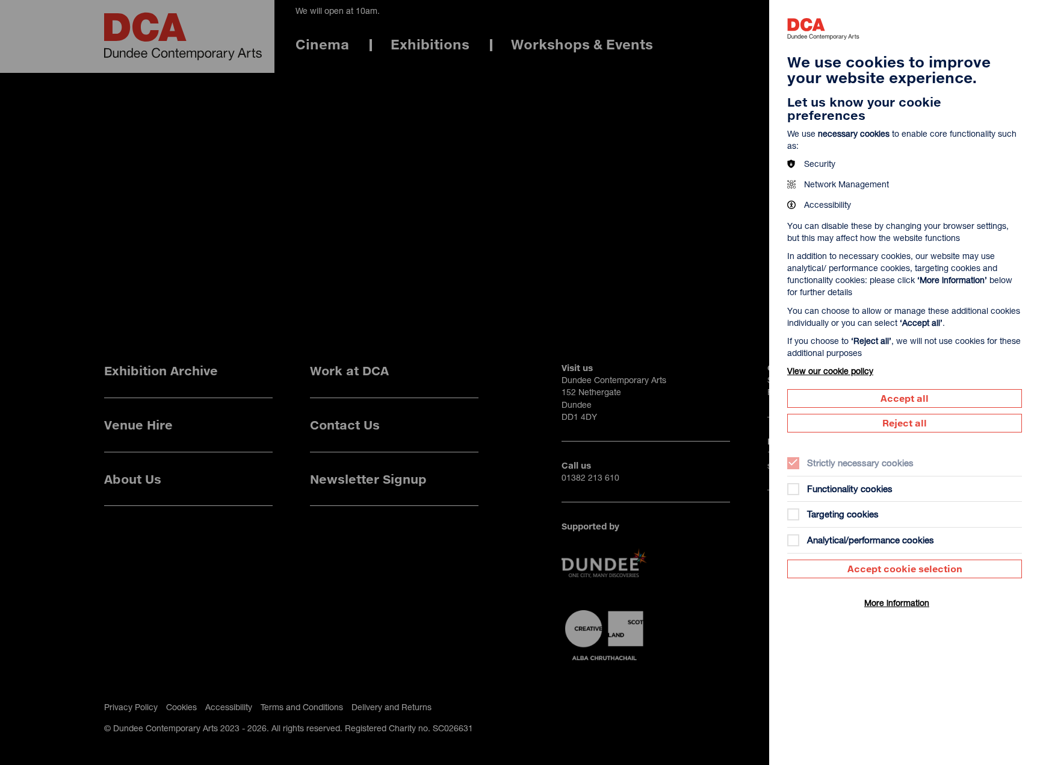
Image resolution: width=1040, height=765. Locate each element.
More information (896, 603)
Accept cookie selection (904, 568)
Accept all (905, 398)
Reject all (904, 422)
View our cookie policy (830, 371)
